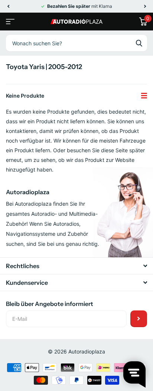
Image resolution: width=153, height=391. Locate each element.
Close (76, 266)
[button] (8, 6)
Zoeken (139, 43)
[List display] (144, 96)
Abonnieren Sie (138, 318)
